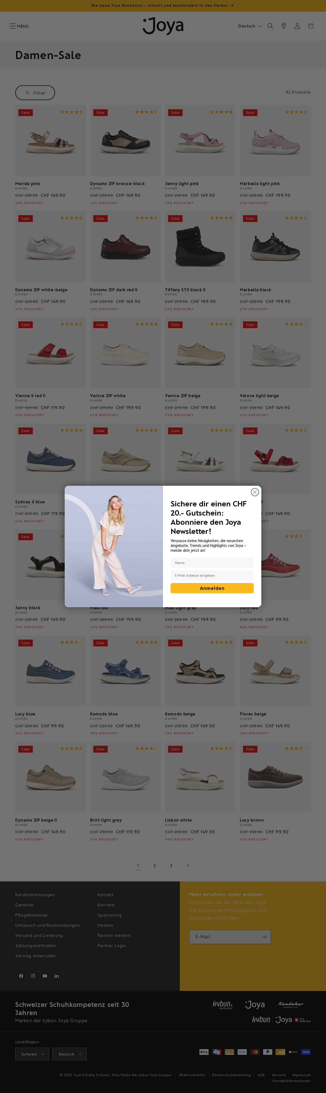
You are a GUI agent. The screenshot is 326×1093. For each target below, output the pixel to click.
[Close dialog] (255, 492)
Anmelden (212, 588)
